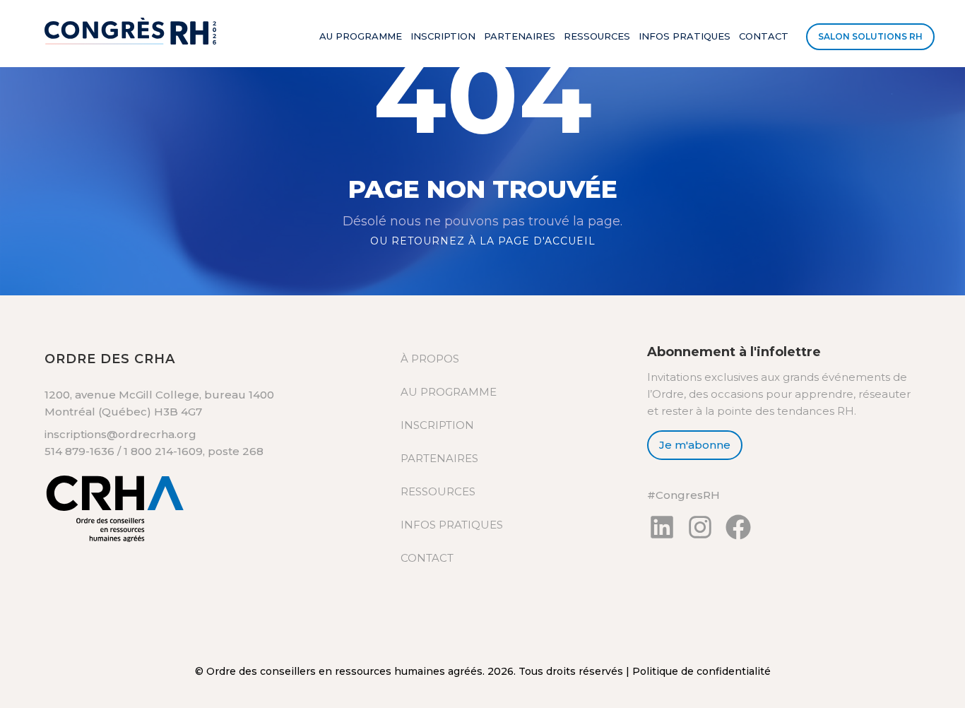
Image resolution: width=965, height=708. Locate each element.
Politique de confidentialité (701, 671)
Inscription (442, 36)
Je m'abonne (694, 445)
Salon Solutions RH (870, 36)
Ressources (597, 36)
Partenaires (519, 36)
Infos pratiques (684, 36)
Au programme (360, 36)
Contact (763, 36)
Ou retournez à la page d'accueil (483, 241)
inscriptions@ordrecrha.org (120, 434)
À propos (430, 358)
